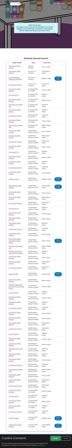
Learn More (41, 445)
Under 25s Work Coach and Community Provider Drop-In (16, 286)
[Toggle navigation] (7, 3)
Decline (65, 438)
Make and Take (13, 274)
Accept (55, 438)
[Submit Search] (19, 3)
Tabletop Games (14, 179)
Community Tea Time (15, 85)
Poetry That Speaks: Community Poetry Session (15, 240)
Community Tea (14, 95)
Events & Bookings (59, 3)
